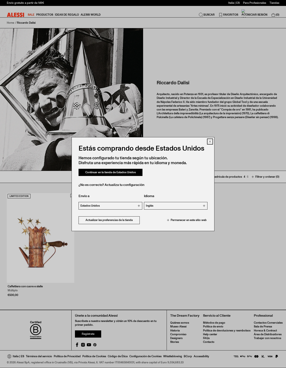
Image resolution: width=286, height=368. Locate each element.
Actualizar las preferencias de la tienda (109, 220)
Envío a (84, 196)
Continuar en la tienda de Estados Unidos (110, 172)
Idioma (149, 196)
